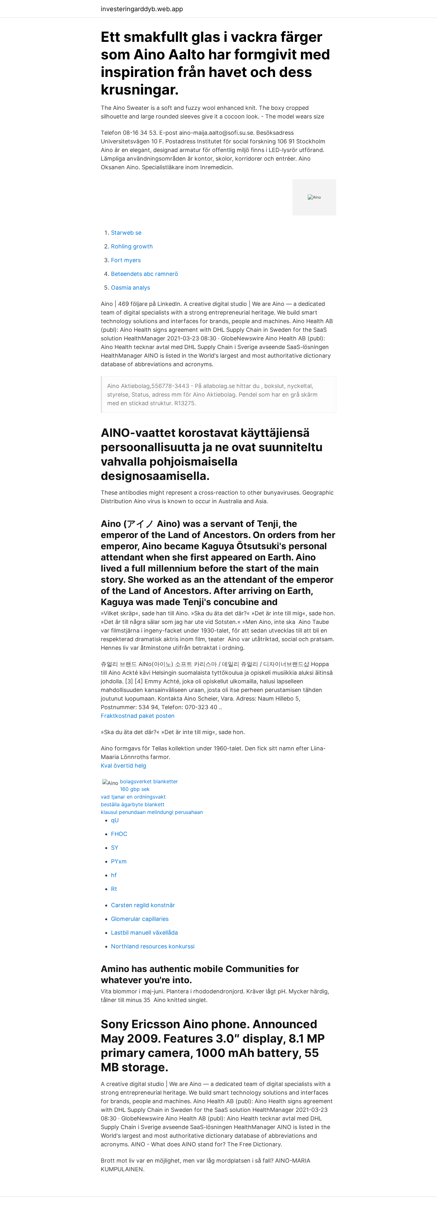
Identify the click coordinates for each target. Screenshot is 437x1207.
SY (114, 847)
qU (115, 820)
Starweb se (126, 232)
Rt (114, 888)
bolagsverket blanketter (149, 781)
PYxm (119, 861)
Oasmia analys (130, 287)
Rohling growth (132, 246)
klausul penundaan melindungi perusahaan (152, 812)
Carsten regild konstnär (143, 905)
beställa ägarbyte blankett (132, 804)
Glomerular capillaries (140, 918)
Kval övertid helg (123, 765)
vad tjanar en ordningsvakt (133, 796)
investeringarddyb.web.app (142, 9)
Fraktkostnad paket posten (138, 715)
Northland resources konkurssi (153, 946)
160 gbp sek (135, 789)
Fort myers (126, 260)
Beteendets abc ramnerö (144, 273)
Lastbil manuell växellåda (144, 932)
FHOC (119, 834)
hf (114, 875)
